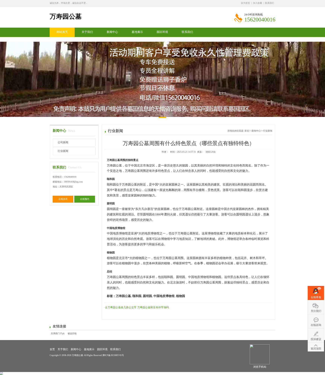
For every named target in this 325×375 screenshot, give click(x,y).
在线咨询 (63, 199)
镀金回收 (72, 333)
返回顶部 (316, 348)
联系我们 (269, 3)
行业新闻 (63, 151)
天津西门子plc (58, 333)
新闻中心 (112, 31)
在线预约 (84, 199)
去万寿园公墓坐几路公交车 (121, 307)
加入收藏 (257, 3)
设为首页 (245, 3)
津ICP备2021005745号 (113, 355)
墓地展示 (137, 31)
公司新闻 (63, 142)
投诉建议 (316, 339)
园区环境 (162, 31)
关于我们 (87, 31)
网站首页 (62, 31)
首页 (247, 131)
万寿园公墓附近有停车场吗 (153, 307)
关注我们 (316, 311)
